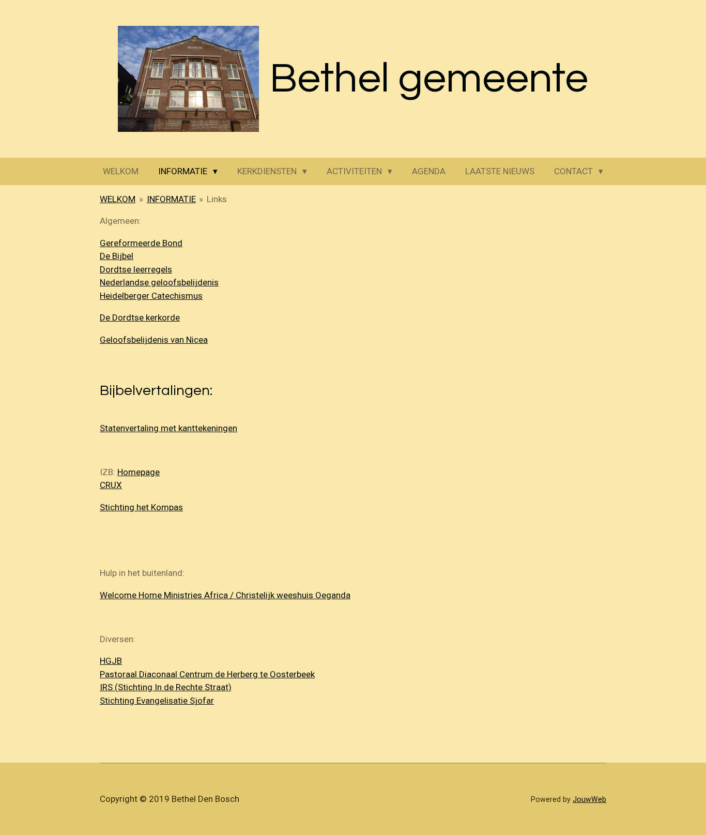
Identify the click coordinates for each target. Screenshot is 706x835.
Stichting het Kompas (141, 507)
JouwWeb (589, 799)
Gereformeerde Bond (141, 243)
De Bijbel (116, 256)
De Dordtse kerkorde (140, 317)
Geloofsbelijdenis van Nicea (154, 340)
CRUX (111, 485)
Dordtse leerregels (136, 269)
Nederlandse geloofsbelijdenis (159, 282)
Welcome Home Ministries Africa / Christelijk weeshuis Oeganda (225, 595)
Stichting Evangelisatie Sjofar (157, 700)
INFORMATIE (171, 199)
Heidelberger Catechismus (151, 296)
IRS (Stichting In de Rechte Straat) (166, 687)
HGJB (111, 661)
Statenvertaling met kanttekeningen (168, 428)
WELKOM (117, 199)
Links (217, 199)
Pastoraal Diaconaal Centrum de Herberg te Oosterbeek (207, 674)
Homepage (138, 472)
